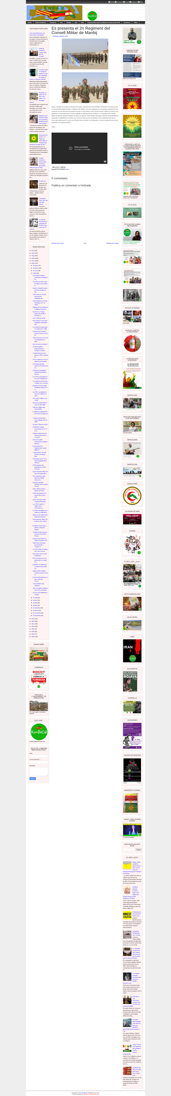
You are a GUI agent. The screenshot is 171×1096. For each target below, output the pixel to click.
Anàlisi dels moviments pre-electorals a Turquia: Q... (39, 544)
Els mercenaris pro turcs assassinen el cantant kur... (40, 560)
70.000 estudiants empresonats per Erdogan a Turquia (39, 348)
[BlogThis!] (58, 167)
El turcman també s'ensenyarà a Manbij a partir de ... (40, 441)
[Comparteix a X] (60, 167)
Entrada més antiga (112, 243)
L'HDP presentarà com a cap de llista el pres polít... (40, 495)
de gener (35, 265)
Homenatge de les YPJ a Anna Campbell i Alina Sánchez (40, 460)
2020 (33, 621)
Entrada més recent (58, 243)
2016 (33, 258)
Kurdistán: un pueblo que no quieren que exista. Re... (40, 566)
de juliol (35, 602)
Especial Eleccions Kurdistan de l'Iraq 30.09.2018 (103, 22)
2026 (33, 636)
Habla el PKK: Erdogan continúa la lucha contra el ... (40, 572)
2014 (33, 253)
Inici (85, 243)
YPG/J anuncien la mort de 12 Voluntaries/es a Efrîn (40, 339)
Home (30, 22)
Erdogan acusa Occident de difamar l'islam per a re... (40, 387)
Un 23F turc (42, 181)
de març (35, 270)
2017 (33, 260)
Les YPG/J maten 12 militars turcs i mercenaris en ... (38, 506)
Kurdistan (127, 22)
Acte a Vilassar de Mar (39, 318)
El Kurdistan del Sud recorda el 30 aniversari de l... (40, 365)
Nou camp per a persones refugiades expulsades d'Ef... (40, 322)
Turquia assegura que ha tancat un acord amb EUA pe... (40, 534)
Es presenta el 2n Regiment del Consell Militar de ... (39, 448)
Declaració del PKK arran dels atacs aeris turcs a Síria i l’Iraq (136, 1071)
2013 (33, 250)
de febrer (36, 268)
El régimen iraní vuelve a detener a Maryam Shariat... (40, 527)
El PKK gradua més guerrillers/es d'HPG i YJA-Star (39, 467)
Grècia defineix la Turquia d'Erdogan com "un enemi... (40, 302)
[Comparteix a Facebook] (62, 167)
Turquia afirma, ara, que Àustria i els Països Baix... (39, 454)
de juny (35, 600)
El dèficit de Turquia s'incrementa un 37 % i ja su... (40, 428)
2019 (33, 618)
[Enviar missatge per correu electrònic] (53, 167)
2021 (33, 624)
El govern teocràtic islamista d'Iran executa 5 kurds (40, 484)
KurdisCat (53, 22)
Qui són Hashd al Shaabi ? (40, 344)
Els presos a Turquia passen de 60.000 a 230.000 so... (39, 313)
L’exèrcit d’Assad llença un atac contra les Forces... (40, 579)
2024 (33, 631)
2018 (33, 263)
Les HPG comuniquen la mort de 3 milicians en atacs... (40, 394)
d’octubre (36, 610)
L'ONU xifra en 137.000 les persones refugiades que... (39, 296)
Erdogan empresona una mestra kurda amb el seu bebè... (40, 435)
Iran (76, 22)
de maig (35, 597)
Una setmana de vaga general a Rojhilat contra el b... (39, 478)
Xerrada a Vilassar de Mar (40, 424)
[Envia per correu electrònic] (55, 167)
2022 (33, 626)
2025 (33, 634)
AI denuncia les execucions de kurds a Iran (136, 913)
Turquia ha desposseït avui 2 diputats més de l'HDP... (40, 420)
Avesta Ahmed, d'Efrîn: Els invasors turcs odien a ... (40, 521)
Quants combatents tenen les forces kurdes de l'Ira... (40, 290)
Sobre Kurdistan (40, 22)
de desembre (37, 615)
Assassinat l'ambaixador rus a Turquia (136, 933)
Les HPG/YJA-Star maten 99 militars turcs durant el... (40, 283)
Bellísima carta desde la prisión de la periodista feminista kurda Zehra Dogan (43, 119)
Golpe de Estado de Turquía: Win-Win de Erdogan (43, 52)
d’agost (35, 605)
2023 (33, 629)
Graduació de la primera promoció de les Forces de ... (40, 333)
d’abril (35, 273)
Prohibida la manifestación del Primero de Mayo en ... (40, 413)
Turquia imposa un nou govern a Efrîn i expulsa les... (40, 355)
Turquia (68, 22)
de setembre (36, 608)
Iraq (61, 22)
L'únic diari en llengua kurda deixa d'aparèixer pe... (40, 277)
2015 (33, 255)
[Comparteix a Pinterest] (64, 167)
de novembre (37, 613)
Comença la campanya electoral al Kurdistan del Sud (39, 372)
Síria (82, 22)
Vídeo (135, 22)
